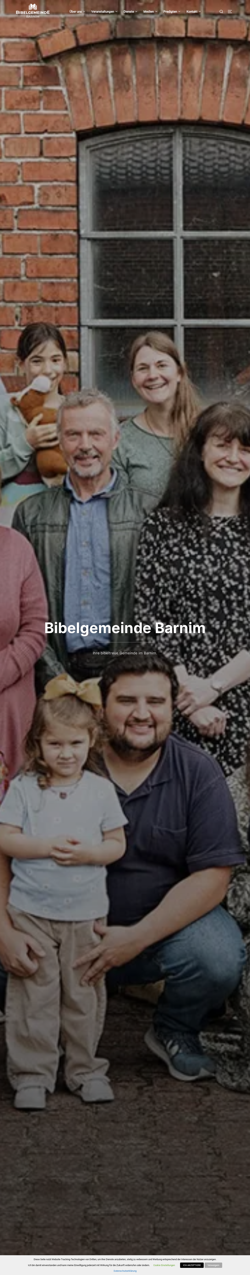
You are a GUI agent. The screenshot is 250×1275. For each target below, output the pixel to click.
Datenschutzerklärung (125, 1271)
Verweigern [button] (213, 1265)
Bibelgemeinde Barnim (125, 628)
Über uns (76, 11)
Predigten (170, 11)
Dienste (129, 11)
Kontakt (191, 11)
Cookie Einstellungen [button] (164, 1265)
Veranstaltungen (102, 11)
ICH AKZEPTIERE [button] (192, 1265)
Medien (148, 11)
